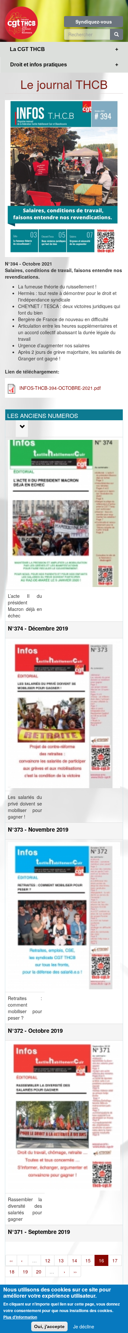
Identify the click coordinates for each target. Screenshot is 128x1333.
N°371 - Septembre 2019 (39, 1232)
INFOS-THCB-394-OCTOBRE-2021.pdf (60, 388)
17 (114, 1260)
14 (74, 1260)
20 (38, 1271)
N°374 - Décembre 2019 (38, 628)
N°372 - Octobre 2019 (35, 1030)
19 (25, 1271)
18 (11, 1271)
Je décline (83, 1326)
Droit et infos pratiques (38, 64)
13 (61, 1260)
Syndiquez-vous (93, 21)
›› (75, 1271)
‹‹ (11, 1260)
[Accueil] (21, 21)
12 (47, 1260)
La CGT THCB (27, 49)
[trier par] (21, 427)
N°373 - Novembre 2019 (38, 829)
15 (88, 1260)
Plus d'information (20, 1317)
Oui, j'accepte (49, 1326)
